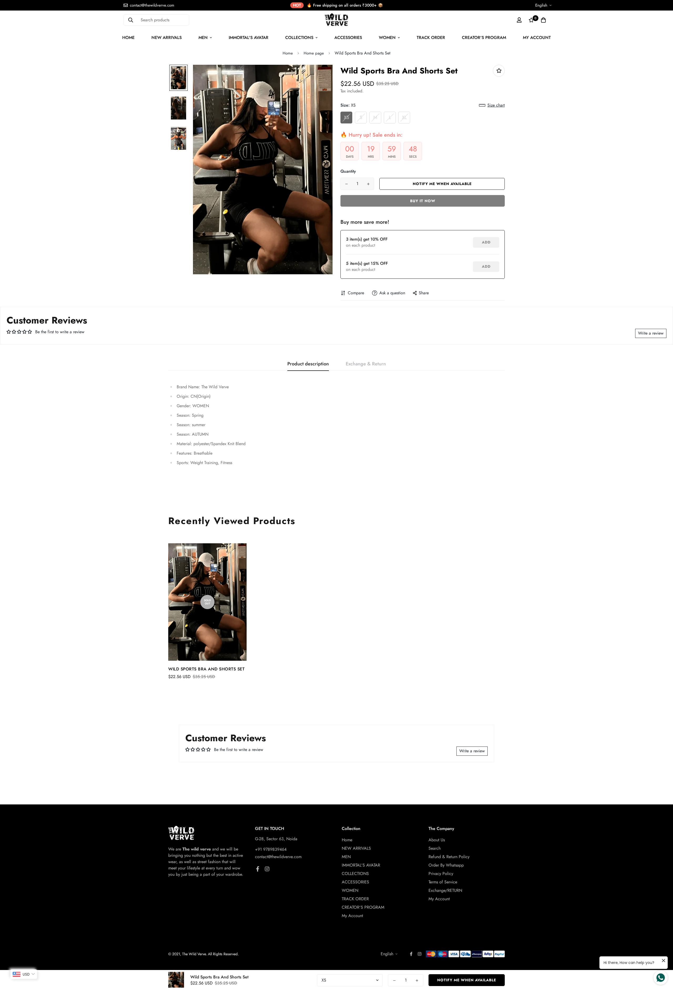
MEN (203, 37)
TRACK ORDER (431, 37)
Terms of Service (443, 882)
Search (435, 848)
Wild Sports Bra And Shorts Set (206, 669)
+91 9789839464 (271, 849)
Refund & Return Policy (449, 857)
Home (128, 37)
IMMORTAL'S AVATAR (248, 37)
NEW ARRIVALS (166, 37)
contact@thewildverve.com (278, 857)
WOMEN (387, 37)
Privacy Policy (441, 873)
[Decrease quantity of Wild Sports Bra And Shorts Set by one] (346, 184)
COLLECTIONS (299, 37)
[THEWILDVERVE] (336, 20)
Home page (314, 53)
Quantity (348, 171)
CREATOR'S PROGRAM (484, 37)
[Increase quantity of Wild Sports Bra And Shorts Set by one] (368, 184)
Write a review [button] (651, 333)
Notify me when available (442, 183)
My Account (537, 37)
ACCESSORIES (348, 37)
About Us (437, 840)
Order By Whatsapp (446, 865)
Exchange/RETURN (445, 890)
